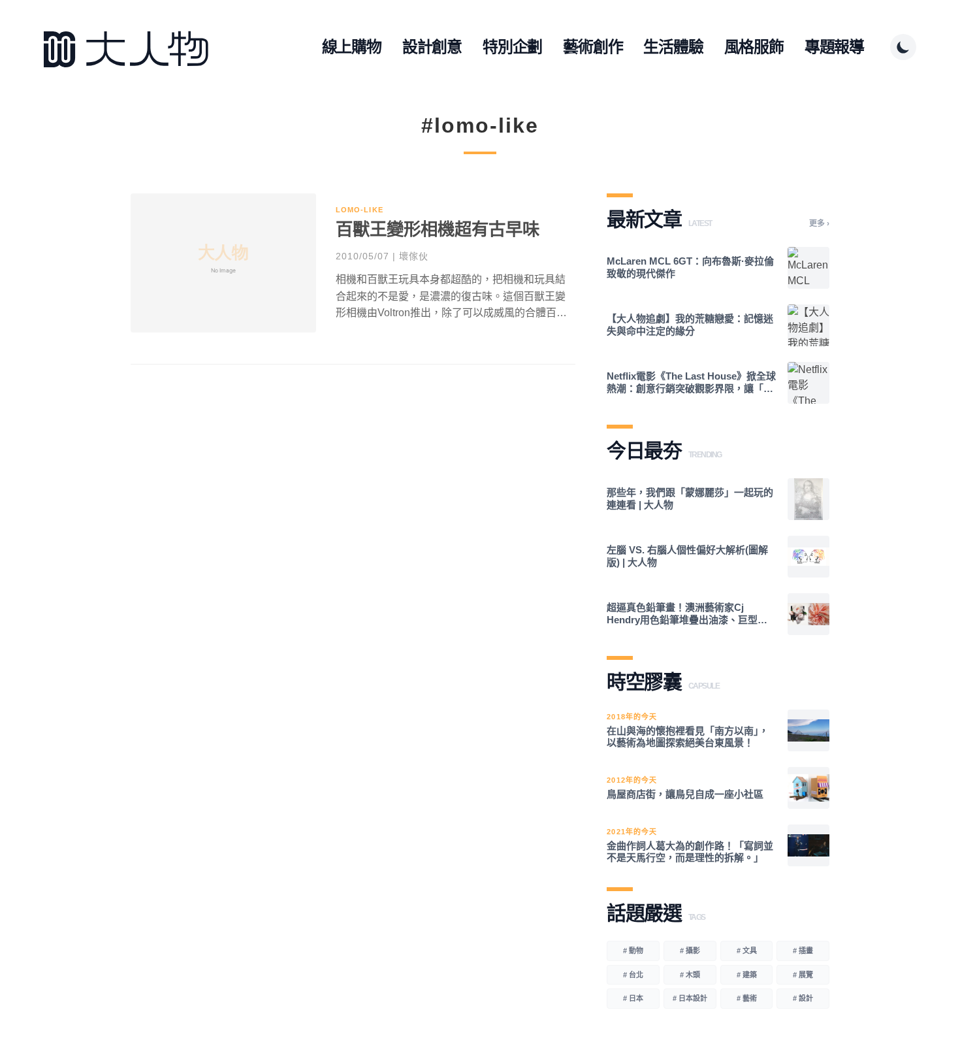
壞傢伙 (413, 256)
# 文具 (747, 951)
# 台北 (633, 975)
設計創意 (432, 47)
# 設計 (803, 998)
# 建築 (747, 975)
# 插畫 (803, 951)
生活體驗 (673, 47)
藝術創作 (592, 47)
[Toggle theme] (903, 47)
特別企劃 (512, 47)
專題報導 (834, 47)
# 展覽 (803, 975)
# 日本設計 (690, 998)
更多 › (819, 223)
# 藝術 (747, 998)
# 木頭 (690, 975)
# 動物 (633, 951)
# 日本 (633, 998)
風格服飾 (754, 47)
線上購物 (351, 47)
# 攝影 (690, 951)
